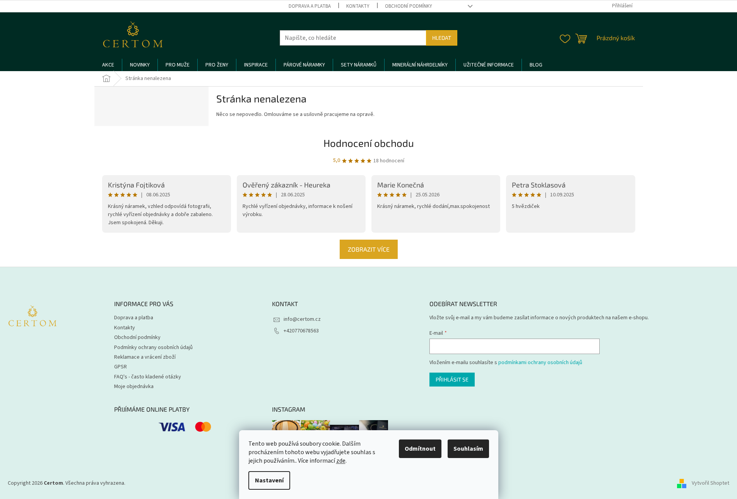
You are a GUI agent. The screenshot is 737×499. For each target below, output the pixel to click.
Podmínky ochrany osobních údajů (153, 347)
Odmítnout (420, 449)
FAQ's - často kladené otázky (147, 377)
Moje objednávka (134, 386)
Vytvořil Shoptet (710, 483)
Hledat (441, 37)
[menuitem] (108, 65)
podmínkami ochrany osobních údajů (540, 362)
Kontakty (357, 6)
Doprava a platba (310, 6)
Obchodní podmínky (408, 6)
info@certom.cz (302, 319)
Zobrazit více (369, 249)
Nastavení (269, 480)
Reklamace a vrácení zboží (145, 357)
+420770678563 (301, 331)
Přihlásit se (452, 379)
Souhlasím (468, 449)
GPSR (120, 367)
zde (340, 460)
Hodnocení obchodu (368, 143)
